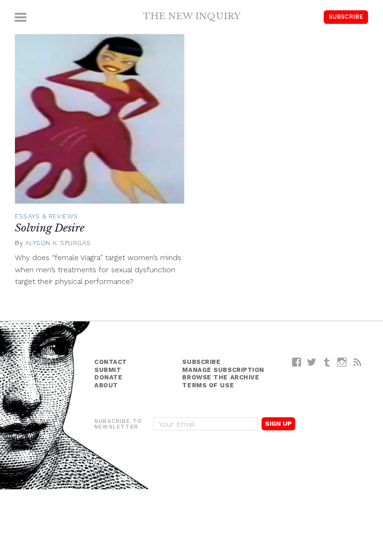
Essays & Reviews (46, 216)
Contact (110, 361)
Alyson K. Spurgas (58, 243)
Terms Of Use (208, 385)
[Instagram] (342, 361)
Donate (108, 377)
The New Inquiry (192, 16)
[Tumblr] (327, 361)
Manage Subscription (223, 369)
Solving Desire (50, 228)
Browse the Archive (220, 377)
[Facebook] (297, 361)
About (106, 385)
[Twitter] (311, 361)
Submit (107, 369)
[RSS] (357, 361)
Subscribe (346, 16)
